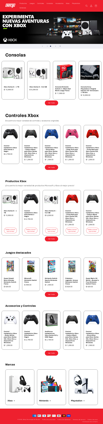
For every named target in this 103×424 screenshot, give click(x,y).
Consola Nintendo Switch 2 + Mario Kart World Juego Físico (63, 88)
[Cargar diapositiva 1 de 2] (47, 46)
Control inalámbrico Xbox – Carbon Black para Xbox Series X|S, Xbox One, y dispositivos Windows (31, 151)
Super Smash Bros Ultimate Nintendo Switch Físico (10, 281)
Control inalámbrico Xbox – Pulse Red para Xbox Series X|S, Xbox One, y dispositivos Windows (92, 151)
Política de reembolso (64, 419)
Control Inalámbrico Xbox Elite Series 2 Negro (10, 148)
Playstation (76, 401)
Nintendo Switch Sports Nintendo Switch (51, 280)
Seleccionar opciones (10, 230)
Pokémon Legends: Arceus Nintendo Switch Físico (71, 281)
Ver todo (51, 103)
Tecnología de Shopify (33, 419)
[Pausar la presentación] (60, 46)
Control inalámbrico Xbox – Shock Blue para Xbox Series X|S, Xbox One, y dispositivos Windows (51, 151)
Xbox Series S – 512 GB (38, 87)
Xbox (10, 401)
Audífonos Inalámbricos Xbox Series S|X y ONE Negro (51, 334)
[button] (86, 6)
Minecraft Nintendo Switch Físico (30, 280)
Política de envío (93, 419)
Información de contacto (90, 421)
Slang (24, 419)
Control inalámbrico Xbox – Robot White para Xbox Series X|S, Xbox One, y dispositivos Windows (10, 337)
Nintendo (43, 401)
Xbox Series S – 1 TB (11, 87)
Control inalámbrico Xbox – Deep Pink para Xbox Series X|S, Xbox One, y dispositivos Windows (72, 151)
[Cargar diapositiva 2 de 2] (50, 46)
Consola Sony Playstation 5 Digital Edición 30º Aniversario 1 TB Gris (89, 89)
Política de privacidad (48, 419)
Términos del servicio (79, 419)
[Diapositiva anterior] (42, 46)
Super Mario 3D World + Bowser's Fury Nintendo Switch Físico (92, 281)
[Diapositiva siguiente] (55, 46)
